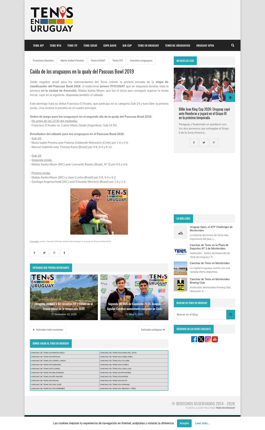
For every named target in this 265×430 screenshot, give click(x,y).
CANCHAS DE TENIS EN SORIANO (115, 385)
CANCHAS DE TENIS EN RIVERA (114, 377)
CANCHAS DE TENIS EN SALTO (113, 381)
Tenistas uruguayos (141, 60)
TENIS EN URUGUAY (148, 45)
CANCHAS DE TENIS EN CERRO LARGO (48, 361)
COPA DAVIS (109, 45)
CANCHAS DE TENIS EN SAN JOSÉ (46, 385)
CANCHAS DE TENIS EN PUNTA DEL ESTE (118, 353)
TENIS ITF (72, 45)
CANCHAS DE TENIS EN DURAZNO (46, 365)
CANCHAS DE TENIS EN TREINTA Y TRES (118, 389)
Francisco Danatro (43, 60)
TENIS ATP (38, 45)
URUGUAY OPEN (205, 45)
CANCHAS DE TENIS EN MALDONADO (47, 373)
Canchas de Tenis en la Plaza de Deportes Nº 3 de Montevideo (209, 246)
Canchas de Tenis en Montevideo (210, 263)
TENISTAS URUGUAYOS (177, 45)
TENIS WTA (55, 45)
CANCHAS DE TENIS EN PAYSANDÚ (115, 373)
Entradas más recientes (49, 329)
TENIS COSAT (90, 45)
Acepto (184, 423)
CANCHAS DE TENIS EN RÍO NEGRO (47, 377)
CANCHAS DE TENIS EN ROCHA (45, 381)
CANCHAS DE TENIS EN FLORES (114, 365)
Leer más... (202, 423)
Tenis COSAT (98, 60)
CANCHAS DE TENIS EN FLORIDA (45, 369)
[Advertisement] (204, 183)
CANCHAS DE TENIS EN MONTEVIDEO (48, 353)
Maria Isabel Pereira (72, 60)
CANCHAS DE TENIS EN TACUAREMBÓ (48, 389)
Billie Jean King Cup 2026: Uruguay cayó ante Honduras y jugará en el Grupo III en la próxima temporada (204, 113)
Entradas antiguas (152, 329)
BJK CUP (127, 45)
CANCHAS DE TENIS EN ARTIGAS (45, 357)
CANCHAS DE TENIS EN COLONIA (115, 361)
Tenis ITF (117, 60)
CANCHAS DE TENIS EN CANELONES (116, 357)
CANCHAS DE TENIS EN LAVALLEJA (115, 369)
